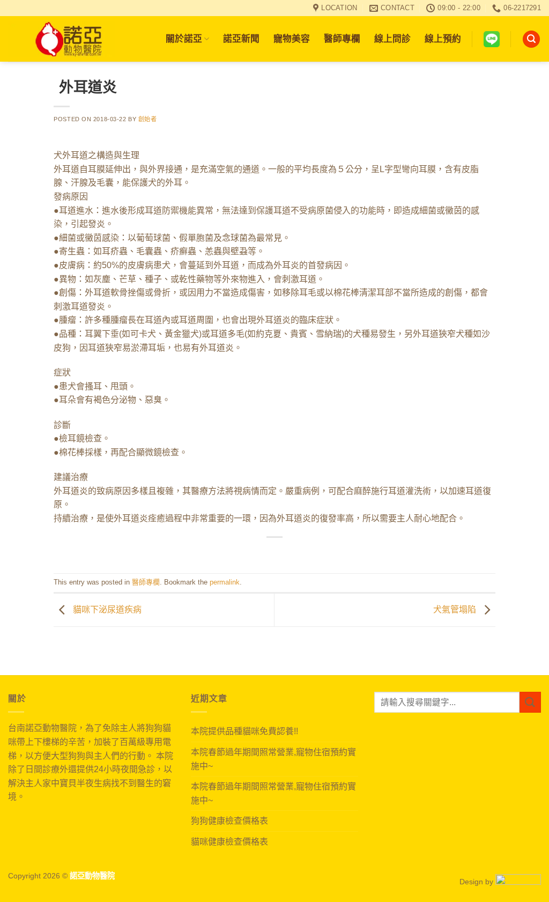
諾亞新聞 (241, 39)
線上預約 (443, 39)
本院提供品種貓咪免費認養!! (244, 731)
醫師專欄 (342, 39)
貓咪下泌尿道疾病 (106, 609)
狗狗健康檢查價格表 (229, 820)
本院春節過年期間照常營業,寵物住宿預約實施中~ (273, 759)
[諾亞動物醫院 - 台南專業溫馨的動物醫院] (61, 39)
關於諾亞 (184, 39)
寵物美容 (291, 39)
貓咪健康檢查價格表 (229, 841)
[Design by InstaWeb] (518, 881)
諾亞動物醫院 (92, 875)
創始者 (147, 119)
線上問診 (392, 39)
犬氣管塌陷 (455, 609)
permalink (225, 582)
